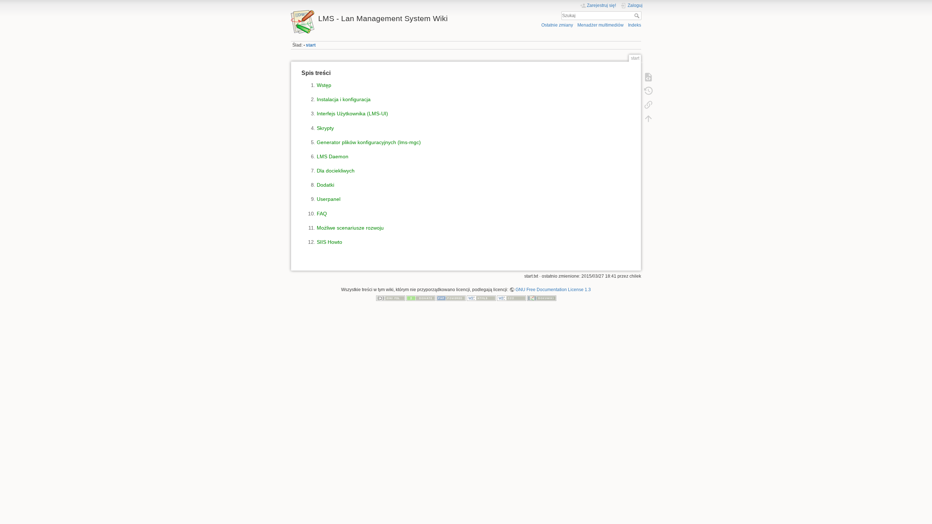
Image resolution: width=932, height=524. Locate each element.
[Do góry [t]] (648, 119)
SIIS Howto (329, 242)
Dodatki (325, 185)
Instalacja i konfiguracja (344, 99)
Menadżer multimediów (600, 25)
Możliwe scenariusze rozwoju (350, 228)
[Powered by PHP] (451, 298)
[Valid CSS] (511, 298)
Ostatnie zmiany (557, 25)
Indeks (634, 25)
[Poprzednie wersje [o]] (648, 91)
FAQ (322, 214)
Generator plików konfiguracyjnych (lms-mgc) (369, 142)
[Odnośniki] (648, 105)
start (311, 45)
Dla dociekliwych (336, 171)
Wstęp (324, 85)
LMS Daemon (332, 156)
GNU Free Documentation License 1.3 (553, 289)
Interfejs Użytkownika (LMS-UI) (352, 113)
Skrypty (325, 128)
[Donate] (420, 298)
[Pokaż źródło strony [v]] (648, 77)
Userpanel (328, 199)
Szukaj (637, 15)
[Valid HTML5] (481, 298)
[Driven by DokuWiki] (541, 298)
